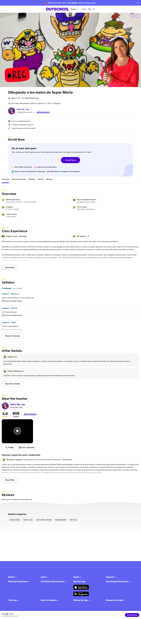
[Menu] (94, 9)
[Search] (89, 9)
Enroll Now (70, 160)
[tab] (5, 179)
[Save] (138, 16)
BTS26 (74, 3)
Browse (73, 9)
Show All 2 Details (12, 384)
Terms (88, 3)
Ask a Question (28, 447)
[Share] (133, 16)
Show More (9, 267)
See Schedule (132, 615)
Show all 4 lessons (12, 336)
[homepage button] (57, 9)
